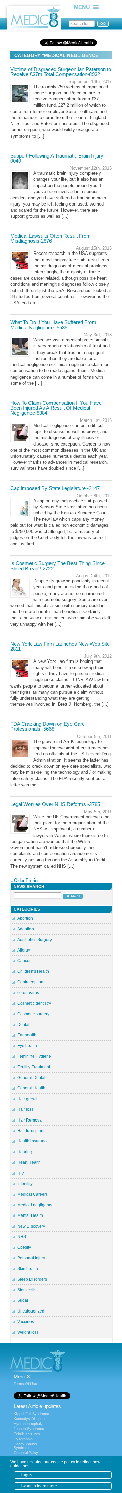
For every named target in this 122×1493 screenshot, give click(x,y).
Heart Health (29, 1162)
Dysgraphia (23, 1439)
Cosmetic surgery (33, 1014)
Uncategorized (30, 1311)
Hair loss (25, 1109)
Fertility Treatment (33, 1067)
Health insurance (33, 1141)
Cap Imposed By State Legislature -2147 (55, 488)
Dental (23, 1024)
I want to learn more (39, 1486)
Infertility (25, 1183)
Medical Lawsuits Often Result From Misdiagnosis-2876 (50, 238)
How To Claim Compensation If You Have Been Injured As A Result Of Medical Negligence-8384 (56, 408)
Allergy (23, 950)
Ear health (26, 1035)
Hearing (24, 1152)
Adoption (25, 928)
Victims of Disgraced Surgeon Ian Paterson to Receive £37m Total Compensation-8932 (60, 71)
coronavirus (28, 992)
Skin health (27, 1268)
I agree (27, 1475)
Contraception (30, 982)
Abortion (25, 918)
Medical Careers (32, 1194)
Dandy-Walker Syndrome (25, 1446)
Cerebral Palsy (26, 1453)
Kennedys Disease (29, 1419)
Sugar (22, 1300)
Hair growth (28, 1099)
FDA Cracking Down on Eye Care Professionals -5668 (47, 726)
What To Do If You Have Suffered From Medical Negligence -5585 (53, 324)
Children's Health (33, 971)
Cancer (24, 960)
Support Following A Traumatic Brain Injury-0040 (57, 158)
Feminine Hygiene (34, 1056)
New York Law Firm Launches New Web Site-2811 (60, 646)
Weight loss (28, 1332)
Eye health (27, 1045)
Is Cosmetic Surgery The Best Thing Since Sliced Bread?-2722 (57, 565)
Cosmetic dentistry (34, 1003)
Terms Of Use (25, 1384)
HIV (20, 1173)
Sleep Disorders (32, 1279)
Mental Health (30, 1215)
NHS (21, 1236)
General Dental (31, 1077)
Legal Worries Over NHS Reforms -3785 (55, 804)
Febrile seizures (27, 1434)
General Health (31, 1088)
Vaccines (25, 1321)
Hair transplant (30, 1130)
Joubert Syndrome (29, 1429)
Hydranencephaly (28, 1424)
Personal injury (31, 1258)
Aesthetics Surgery (34, 939)
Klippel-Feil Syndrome (31, 1414)
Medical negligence (35, 1205)
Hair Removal (30, 1120)
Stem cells (26, 1289)
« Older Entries (25, 880)
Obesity (24, 1247)
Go (103, 23)
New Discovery (31, 1226)
